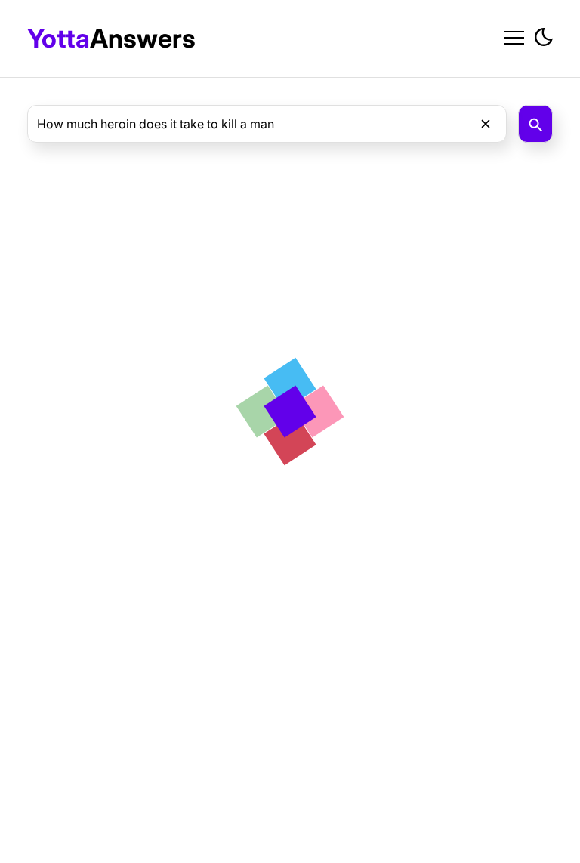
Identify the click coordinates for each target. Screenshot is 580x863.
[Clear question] (486, 124)
